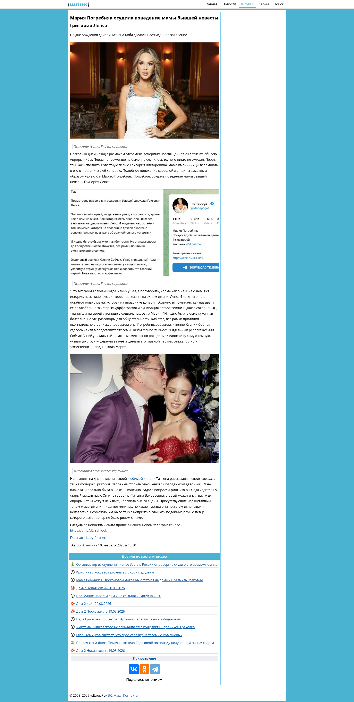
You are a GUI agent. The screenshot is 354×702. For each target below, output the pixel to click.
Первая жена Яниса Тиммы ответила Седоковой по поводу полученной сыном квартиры (147, 643)
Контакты (130, 695)
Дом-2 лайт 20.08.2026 (93, 603)
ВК (110, 695)
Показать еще (144, 658)
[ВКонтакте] (134, 669)
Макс (117, 695)
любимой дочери (141, 478)
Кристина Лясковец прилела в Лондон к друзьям (115, 572)
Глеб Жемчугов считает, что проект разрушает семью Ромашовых (129, 635)
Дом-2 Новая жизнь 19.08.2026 (100, 650)
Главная (211, 4)
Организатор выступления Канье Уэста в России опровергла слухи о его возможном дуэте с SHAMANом (147, 564)
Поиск (279, 4)
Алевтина (89, 545)
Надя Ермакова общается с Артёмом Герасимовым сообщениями (128, 619)
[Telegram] (155, 669)
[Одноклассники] (144, 669)
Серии (264, 4)
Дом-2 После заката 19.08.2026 (100, 611)
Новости (229, 4)
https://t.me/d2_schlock (88, 530)
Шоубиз (247, 4)
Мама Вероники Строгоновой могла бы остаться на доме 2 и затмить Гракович (139, 580)
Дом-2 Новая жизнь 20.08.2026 (100, 588)
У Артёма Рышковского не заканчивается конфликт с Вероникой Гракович (135, 627)
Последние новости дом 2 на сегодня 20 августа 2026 (118, 596)
